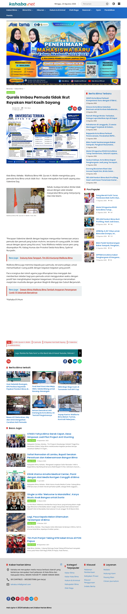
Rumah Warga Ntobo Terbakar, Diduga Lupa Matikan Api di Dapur (101, 117)
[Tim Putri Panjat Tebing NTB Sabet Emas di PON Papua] (15, 543)
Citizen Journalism (111, 581)
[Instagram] (22, 599)
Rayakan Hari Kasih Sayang (55, 342)
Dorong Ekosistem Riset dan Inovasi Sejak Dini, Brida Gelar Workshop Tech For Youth (99, 170)
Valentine (73, 342)
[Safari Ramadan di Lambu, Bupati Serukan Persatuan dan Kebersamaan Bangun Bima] (15, 460)
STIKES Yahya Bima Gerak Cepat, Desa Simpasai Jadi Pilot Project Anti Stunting (50, 435)
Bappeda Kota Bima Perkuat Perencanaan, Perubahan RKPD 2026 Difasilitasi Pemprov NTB (100, 134)
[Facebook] (65, 361)
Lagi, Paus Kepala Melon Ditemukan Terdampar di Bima (47, 518)
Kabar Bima (11, 92)
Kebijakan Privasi (91, 576)
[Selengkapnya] (61, 564)
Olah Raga (69, 588)
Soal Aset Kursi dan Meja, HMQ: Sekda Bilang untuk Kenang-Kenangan (43, 388)
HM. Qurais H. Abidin (22, 342)
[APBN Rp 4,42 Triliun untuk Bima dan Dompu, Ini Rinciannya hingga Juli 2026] (89, 234)
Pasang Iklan (109, 577)
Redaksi (107, 569)
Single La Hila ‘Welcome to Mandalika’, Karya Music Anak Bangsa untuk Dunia (53, 496)
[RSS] (36, 599)
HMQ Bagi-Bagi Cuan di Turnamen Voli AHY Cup (68, 388)
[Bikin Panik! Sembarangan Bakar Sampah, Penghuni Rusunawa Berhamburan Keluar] (89, 245)
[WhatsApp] (80, 361)
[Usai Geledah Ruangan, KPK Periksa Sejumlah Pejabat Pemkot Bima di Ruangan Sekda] (18, 376)
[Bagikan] (80, 108)
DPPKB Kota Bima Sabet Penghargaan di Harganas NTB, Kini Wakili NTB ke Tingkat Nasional (108, 256)
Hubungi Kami (110, 573)
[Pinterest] (18, 599)
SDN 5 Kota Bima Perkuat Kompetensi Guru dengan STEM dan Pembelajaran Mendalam (102, 99)
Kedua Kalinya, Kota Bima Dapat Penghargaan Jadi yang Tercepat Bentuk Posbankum (101, 161)
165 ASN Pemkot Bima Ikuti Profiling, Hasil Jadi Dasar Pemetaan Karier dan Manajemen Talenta (102, 178)
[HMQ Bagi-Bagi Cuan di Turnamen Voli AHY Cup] (70, 378)
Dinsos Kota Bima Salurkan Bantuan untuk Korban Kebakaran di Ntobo (101, 108)
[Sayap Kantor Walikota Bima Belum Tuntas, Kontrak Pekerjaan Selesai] (70, 403)
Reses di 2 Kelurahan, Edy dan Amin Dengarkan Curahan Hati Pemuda (17, 419)
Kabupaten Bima (72, 584)
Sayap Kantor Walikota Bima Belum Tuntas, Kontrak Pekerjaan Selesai (68, 417)
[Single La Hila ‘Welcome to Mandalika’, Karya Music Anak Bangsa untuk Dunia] (15, 501)
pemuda (38, 342)
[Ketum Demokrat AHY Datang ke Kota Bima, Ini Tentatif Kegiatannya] (44, 401)
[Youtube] (27, 599)
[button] (107, 4)
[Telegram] (75, 361)
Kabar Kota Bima (39, 381)
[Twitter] (70, 361)
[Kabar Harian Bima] (21, 3)
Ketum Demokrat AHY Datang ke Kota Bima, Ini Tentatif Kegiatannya (43, 413)
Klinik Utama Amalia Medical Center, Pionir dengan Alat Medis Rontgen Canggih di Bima (53, 476)
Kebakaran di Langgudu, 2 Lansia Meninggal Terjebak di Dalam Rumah (101, 125)
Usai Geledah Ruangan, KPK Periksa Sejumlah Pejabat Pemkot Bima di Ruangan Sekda (17, 386)
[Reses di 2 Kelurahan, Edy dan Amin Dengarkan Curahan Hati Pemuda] (18, 405)
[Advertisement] (35, 167)
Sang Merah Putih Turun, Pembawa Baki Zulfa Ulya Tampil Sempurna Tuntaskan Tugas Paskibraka (107, 196)
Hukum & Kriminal (14, 379)
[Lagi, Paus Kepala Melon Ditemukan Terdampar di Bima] (15, 522)
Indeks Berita (89, 586)
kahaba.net (16, 108)
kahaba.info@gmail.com (21, 584)
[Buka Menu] (119, 3)
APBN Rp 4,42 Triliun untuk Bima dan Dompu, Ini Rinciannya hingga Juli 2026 (108, 232)
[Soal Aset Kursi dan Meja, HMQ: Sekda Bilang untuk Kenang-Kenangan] (44, 377)
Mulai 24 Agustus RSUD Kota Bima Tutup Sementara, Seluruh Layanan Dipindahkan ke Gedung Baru (102, 152)
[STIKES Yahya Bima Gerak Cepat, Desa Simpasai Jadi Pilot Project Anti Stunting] (15, 441)
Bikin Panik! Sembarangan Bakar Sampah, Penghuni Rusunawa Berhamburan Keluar (100, 143)
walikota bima (14, 345)
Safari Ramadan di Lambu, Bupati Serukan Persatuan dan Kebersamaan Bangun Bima (52, 456)
